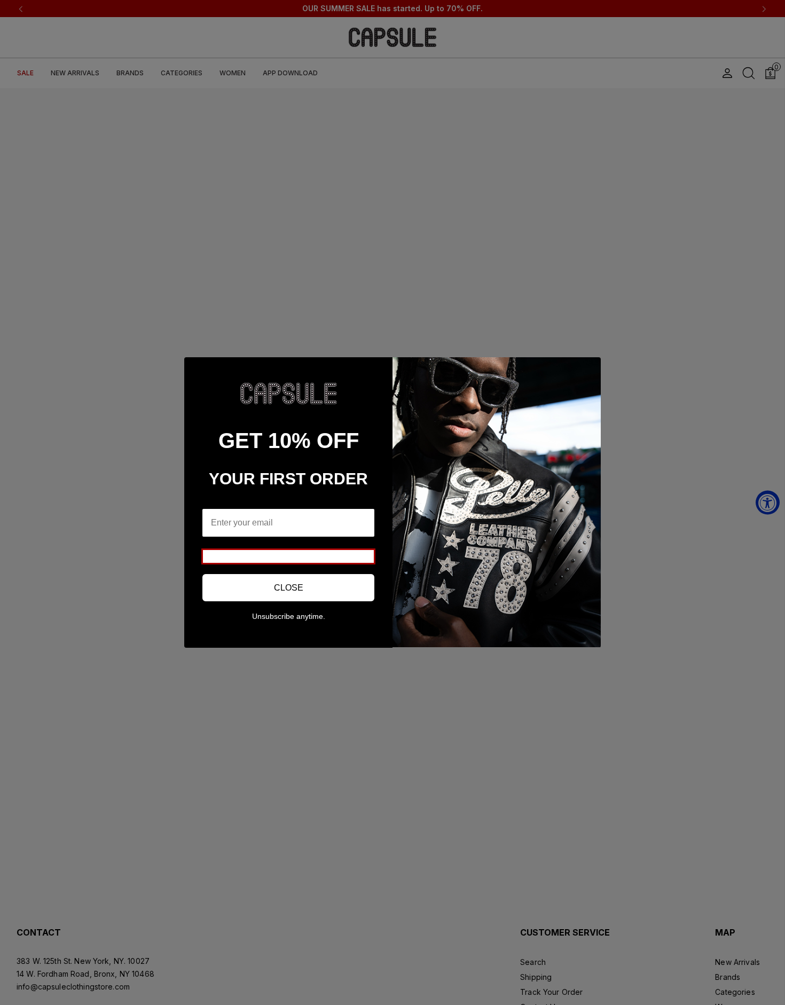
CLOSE (288, 587)
